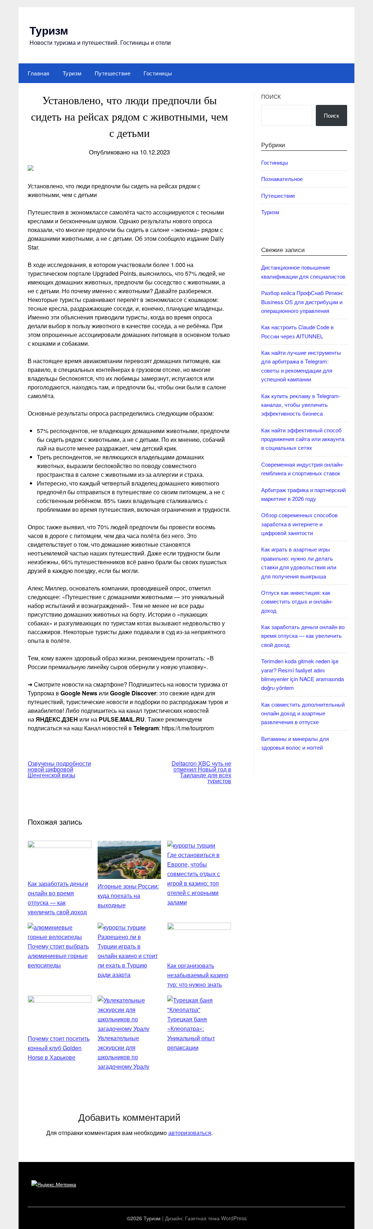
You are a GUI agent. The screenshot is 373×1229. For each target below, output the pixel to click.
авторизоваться (189, 1132)
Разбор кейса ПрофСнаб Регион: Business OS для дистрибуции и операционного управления (302, 301)
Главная (39, 73)
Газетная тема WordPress (216, 1218)
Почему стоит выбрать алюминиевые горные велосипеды (58, 955)
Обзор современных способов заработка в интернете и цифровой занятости (299, 524)
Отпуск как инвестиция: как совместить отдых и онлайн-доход (297, 601)
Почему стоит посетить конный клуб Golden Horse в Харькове (59, 1047)
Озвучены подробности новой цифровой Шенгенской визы (59, 769)
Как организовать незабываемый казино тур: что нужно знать (197, 975)
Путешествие (113, 73)
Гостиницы (158, 73)
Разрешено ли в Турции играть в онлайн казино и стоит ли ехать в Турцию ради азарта (128, 955)
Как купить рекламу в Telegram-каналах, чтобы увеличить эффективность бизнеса (301, 404)
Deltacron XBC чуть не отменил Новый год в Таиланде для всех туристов (201, 772)
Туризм (49, 30)
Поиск (271, 96)
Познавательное (282, 178)
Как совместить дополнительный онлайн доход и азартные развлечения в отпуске (303, 713)
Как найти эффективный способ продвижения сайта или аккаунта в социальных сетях (302, 439)
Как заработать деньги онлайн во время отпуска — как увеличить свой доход (303, 635)
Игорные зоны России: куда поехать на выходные (128, 895)
